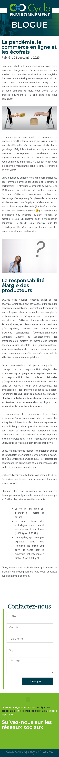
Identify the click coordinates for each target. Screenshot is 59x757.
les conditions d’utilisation (33, 711)
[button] (28, 699)
